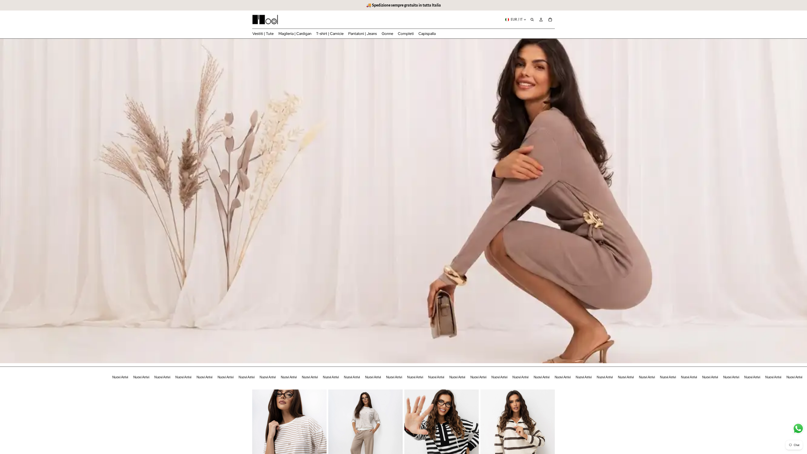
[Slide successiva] (320, 436)
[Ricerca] (532, 19)
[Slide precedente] (258, 436)
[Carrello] (550, 19)
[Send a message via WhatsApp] (798, 428)
